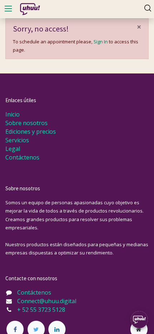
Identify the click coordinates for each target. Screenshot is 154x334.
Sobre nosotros (26, 123)
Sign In (100, 41)
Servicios (17, 140)
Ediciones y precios (30, 131)
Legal (12, 149)
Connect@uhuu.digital (46, 301)
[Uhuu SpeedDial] (139, 319)
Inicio (12, 114)
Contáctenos (22, 157)
